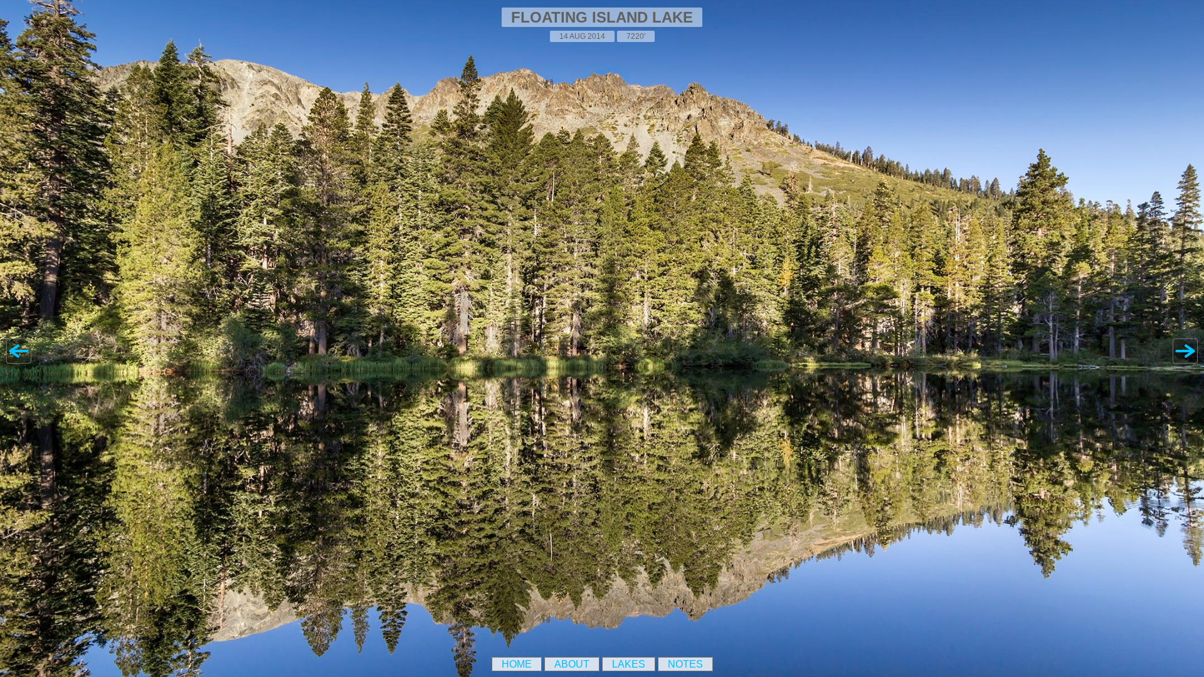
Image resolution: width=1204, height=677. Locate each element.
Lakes (628, 664)
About (571, 664)
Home (517, 664)
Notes (685, 664)
